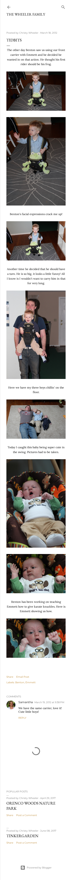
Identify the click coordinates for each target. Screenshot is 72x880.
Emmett (30, 682)
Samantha (25, 702)
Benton (19, 682)
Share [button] (9, 676)
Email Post (22, 676)
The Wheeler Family (25, 14)
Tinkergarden (22, 835)
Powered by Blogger (39, 867)
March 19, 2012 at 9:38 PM (49, 702)
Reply (22, 717)
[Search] (63, 6)
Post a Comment (26, 815)
